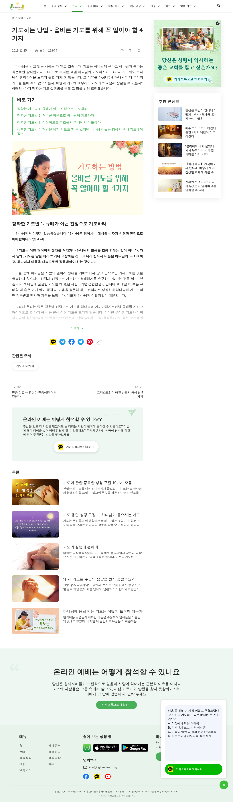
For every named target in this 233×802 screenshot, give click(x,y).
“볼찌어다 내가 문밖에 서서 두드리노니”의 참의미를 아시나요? (199, 150)
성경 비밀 (93, 5)
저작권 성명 (106, 791)
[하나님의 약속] (17, 6)
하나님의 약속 (154, 791)
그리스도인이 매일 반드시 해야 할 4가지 (120, 394)
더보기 (74, 328)
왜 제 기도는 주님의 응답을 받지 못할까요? (98, 579)
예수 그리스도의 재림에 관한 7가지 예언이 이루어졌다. (200, 132)
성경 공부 (57, 5)
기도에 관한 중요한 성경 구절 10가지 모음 (97, 483)
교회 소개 (93, 791)
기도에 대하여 (25, 366)
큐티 (75, 5)
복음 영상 (135, 5)
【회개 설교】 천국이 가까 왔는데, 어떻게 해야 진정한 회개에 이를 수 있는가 (201, 168)
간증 (153, 5)
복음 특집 (114, 5)
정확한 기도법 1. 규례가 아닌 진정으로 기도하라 (52, 109)
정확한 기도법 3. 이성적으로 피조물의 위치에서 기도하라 (59, 122)
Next (222, 689)
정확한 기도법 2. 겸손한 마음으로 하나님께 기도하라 (55, 115)
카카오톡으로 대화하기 (116, 704)
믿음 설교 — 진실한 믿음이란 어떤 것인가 (34, 394)
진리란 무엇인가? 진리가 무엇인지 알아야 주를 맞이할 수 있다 (201, 186)
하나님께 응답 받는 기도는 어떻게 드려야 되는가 (103, 611)
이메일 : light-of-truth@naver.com (70, 791)
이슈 (168, 5)
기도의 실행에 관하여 (80, 547)
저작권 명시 (121, 791)
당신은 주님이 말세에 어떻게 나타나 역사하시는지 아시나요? (201, 114)
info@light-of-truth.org (103, 767)
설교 (28, 18)
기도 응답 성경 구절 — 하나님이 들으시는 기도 (101, 515)
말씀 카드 (186, 5)
